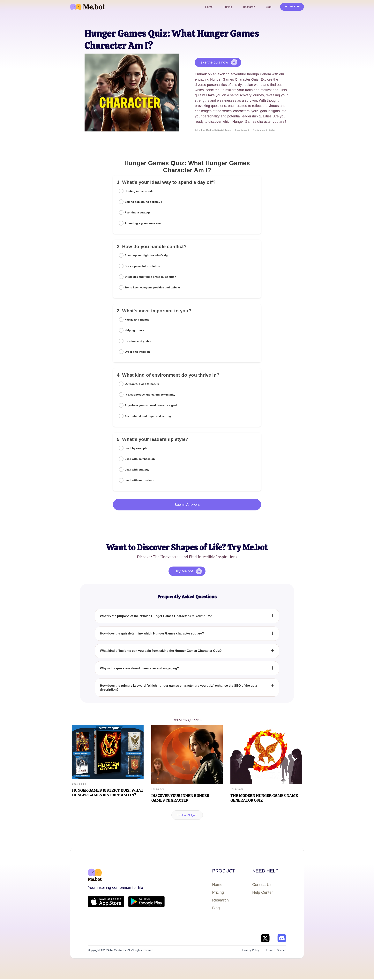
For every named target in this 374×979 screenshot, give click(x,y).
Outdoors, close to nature (142, 383)
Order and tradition (137, 351)
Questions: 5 (242, 130)
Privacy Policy (250, 950)
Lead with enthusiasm (139, 480)
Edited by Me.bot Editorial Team (213, 130)
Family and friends (137, 319)
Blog (216, 908)
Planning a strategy (138, 212)
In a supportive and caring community (150, 394)
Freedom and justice (138, 341)
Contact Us (262, 884)
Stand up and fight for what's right (147, 255)
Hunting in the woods (139, 191)
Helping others (134, 330)
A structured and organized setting (148, 416)
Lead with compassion (140, 458)
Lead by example (136, 448)
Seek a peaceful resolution (142, 266)
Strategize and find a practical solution (150, 276)
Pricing (218, 892)
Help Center (262, 892)
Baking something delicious (143, 201)
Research (220, 900)
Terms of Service (276, 950)
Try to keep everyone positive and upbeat (152, 287)
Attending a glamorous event (144, 223)
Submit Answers (187, 505)
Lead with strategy (137, 469)
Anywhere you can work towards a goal (151, 405)
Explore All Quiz (187, 815)
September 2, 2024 (264, 130)
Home (217, 884)
